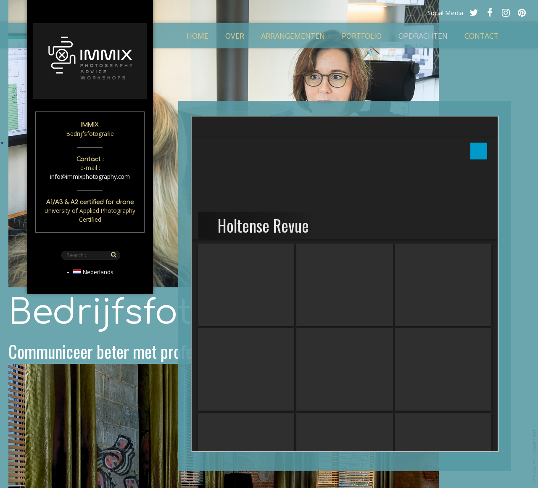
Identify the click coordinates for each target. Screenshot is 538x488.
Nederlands (97, 272)
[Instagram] (506, 12)
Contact (481, 36)
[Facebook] (490, 12)
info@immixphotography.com (90, 176)
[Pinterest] (522, 12)
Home (197, 36)
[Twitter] (474, 12)
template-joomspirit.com (535, 456)
